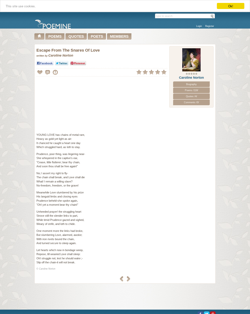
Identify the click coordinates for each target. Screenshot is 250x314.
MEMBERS (119, 36)
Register (209, 26)
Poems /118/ (191, 90)
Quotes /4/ (191, 96)
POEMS (54, 36)
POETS (97, 36)
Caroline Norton (191, 77)
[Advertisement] (67, 103)
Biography (191, 84)
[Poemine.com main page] (39, 36)
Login (199, 26)
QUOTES (76, 36)
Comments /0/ (191, 102)
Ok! (230, 6)
